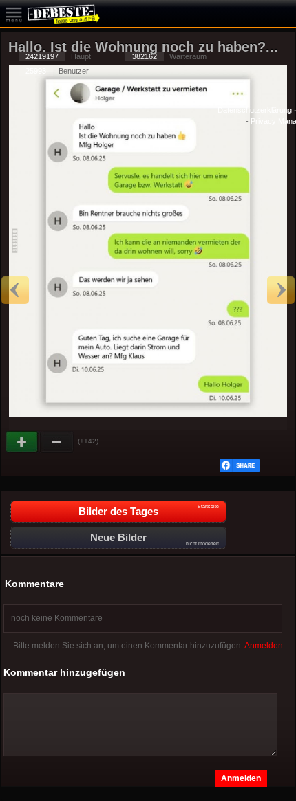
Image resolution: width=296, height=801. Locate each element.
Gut (23, 442)
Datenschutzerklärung (255, 110)
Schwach (57, 442)
